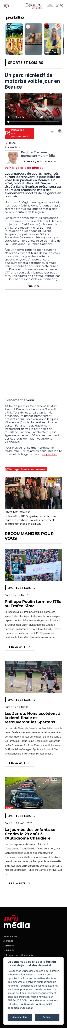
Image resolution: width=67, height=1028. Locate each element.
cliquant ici (49, 454)
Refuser (47, 1017)
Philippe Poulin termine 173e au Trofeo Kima (33, 603)
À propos (8, 940)
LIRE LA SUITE (17, 646)
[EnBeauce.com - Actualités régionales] (33, 5)
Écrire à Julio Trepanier (40, 161)
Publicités (8, 950)
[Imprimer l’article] (59, 132)
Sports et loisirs (25, 62)
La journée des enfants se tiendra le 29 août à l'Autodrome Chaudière (30, 834)
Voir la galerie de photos (24, 168)
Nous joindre (10, 936)
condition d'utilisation (21, 1007)
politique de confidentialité (36, 1004)
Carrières (8, 945)
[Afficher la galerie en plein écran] (58, 480)
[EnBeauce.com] (16, 921)
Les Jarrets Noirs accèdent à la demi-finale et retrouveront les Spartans (32, 718)
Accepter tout (19, 1017)
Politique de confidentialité (18, 955)
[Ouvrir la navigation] (6, 5)
